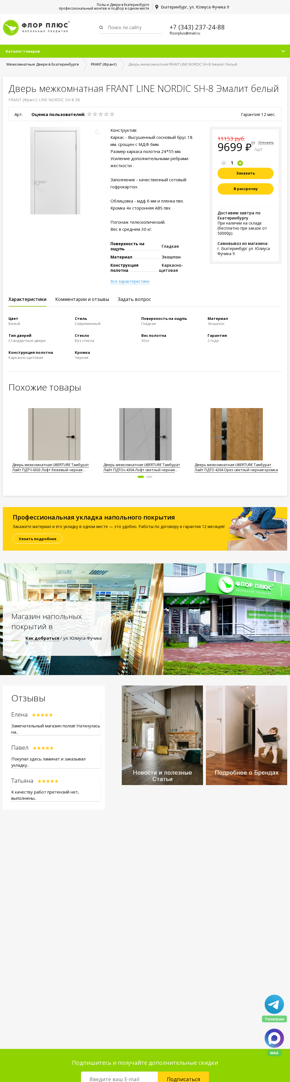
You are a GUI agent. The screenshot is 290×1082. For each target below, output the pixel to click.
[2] (95, 114)
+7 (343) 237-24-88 (197, 27)
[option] (54, 438)
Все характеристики (129, 281)
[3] (100, 114)
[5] (112, 114)
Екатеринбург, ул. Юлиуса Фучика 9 (195, 7)
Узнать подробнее (37, 538)
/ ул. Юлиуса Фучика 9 (63, 640)
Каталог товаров (23, 51)
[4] (106, 114)
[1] (89, 114)
